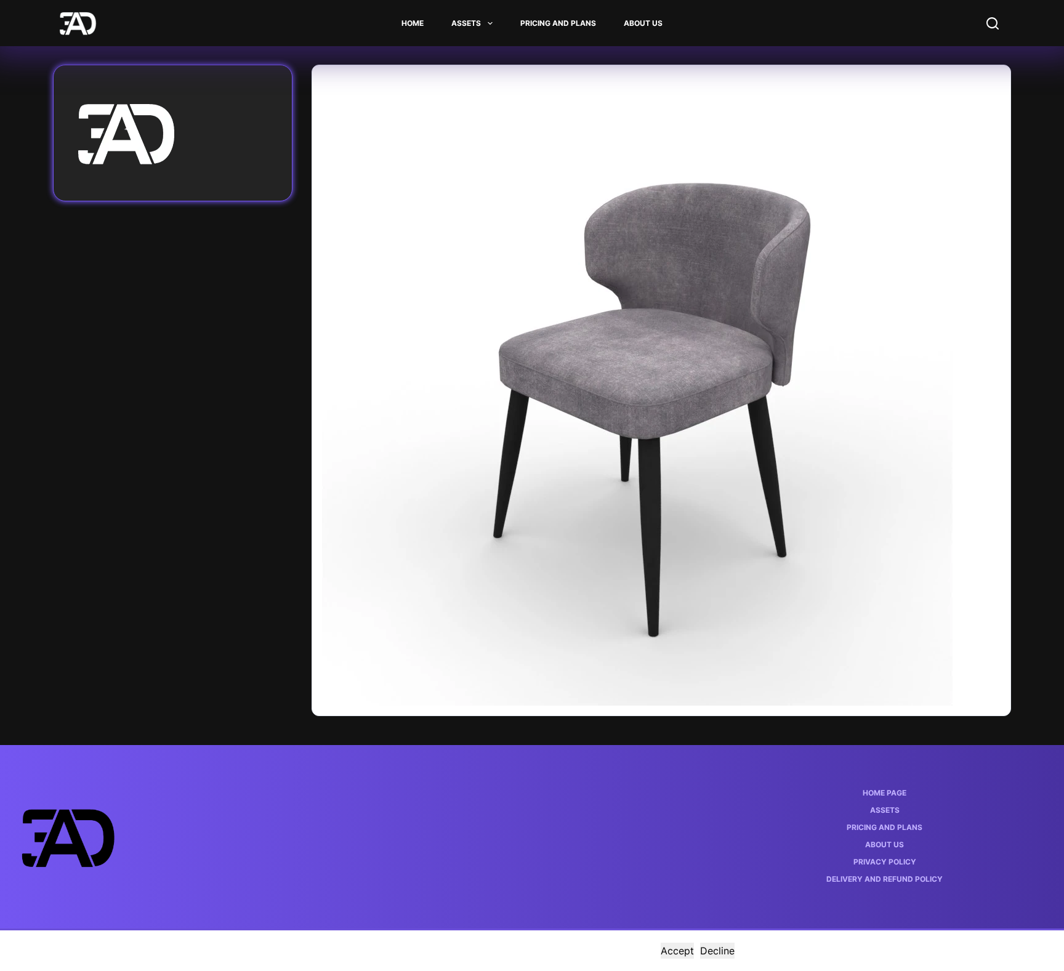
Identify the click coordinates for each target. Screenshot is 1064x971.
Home (412, 23)
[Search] (992, 23)
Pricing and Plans (558, 23)
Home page (884, 792)
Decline (717, 951)
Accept (677, 951)
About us (643, 23)
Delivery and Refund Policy (884, 879)
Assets (466, 23)
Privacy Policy (884, 861)
